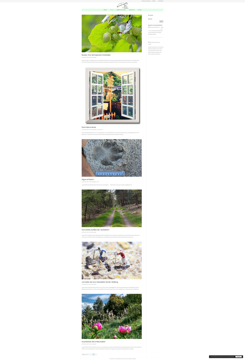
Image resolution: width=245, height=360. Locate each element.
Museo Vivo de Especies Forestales (96, 55)
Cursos (98, 129)
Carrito (154, 1)
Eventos (101, 129)
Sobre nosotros (121, 10)
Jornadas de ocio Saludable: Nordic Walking (100, 282)
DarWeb (134, 358)
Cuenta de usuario (146, 1)
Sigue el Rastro (88, 179)
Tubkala (126, 358)
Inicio (105, 10)
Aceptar (238, 356)
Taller (139, 10)
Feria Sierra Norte (89, 127)
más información (231, 356)
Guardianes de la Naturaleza (93, 342)
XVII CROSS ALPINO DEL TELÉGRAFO (95, 230)
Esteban (84, 57)
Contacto (132, 10)
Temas (111, 10)
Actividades (94, 57)
